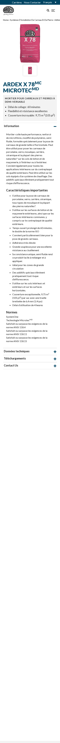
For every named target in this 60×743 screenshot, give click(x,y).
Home (5, 20)
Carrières (17, 2)
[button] (49, 2)
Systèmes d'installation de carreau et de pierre (31, 20)
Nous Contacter (32, 2)
